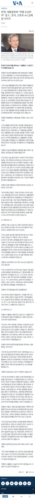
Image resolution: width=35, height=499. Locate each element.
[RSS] (20, 483)
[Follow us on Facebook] (3, 483)
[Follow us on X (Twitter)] (7, 483)
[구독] (29, 483)
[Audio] (21, 496)
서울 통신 (4, 8)
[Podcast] (25, 483)
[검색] (30, 496)
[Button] (31, 31)
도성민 (3, 23)
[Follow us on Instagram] (16, 483)
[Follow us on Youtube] (12, 483)
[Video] (13, 496)
